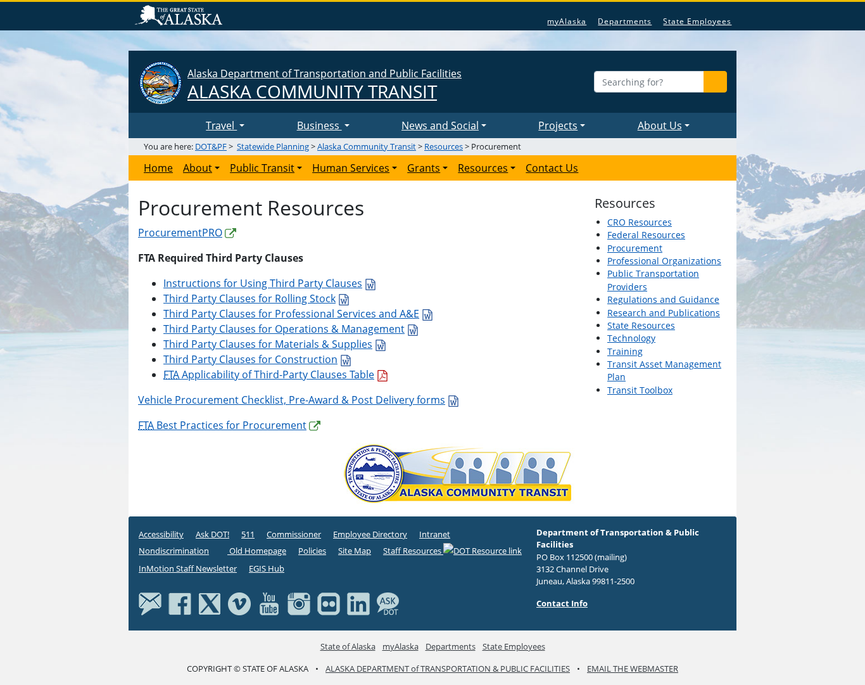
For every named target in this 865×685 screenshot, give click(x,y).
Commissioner (294, 534)
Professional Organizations (664, 261)
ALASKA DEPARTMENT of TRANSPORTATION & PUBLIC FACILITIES (447, 668)
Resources (443, 146)
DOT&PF (211, 146)
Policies (312, 550)
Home (158, 168)
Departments (625, 21)
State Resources (641, 325)
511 (248, 534)
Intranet (434, 534)
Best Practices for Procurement (222, 425)
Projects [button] (558, 125)
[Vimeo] (239, 602)
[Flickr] (329, 602)
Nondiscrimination (174, 550)
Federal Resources (646, 235)
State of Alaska (180, 16)
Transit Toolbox (639, 390)
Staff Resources (413, 550)
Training (625, 351)
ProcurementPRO (180, 233)
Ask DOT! (212, 534)
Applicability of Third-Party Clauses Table (268, 374)
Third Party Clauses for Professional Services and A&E (291, 314)
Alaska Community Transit (366, 146)
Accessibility (161, 534)
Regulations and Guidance (663, 299)
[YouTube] (269, 602)
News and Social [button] (440, 125)
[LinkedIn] (358, 602)
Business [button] (319, 125)
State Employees (697, 21)
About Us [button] (660, 125)
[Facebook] (180, 602)
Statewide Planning (273, 146)
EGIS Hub (266, 568)
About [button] (197, 168)
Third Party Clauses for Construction (250, 359)
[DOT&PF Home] (170, 125)
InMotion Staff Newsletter (188, 568)
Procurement (634, 248)
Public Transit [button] (262, 168)
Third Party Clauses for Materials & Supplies (267, 344)
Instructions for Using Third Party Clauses (262, 283)
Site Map (354, 550)
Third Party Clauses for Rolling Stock (249, 298)
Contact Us (552, 168)
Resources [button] (483, 168)
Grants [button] (423, 168)
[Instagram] (299, 602)
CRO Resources (639, 222)
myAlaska (566, 21)
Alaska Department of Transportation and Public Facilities (324, 85)
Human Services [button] (350, 168)
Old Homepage (256, 550)
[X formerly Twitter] (210, 602)
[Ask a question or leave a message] (388, 602)
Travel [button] (221, 125)
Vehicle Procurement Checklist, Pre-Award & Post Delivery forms (291, 400)
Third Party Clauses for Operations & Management (284, 329)
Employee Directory (370, 534)
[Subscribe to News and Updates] (150, 602)
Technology (631, 338)
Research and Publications (663, 313)
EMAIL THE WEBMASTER (632, 668)
